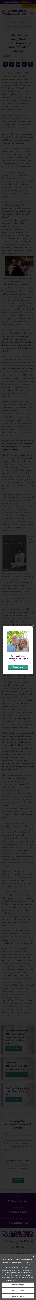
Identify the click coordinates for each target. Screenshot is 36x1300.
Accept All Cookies (18, 1296)
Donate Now (18, 667)
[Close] (34, 1256)
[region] (18, 1277)
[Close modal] (32, 626)
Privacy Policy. (11, 1280)
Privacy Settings (18, 1284)
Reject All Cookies (18, 1290)
